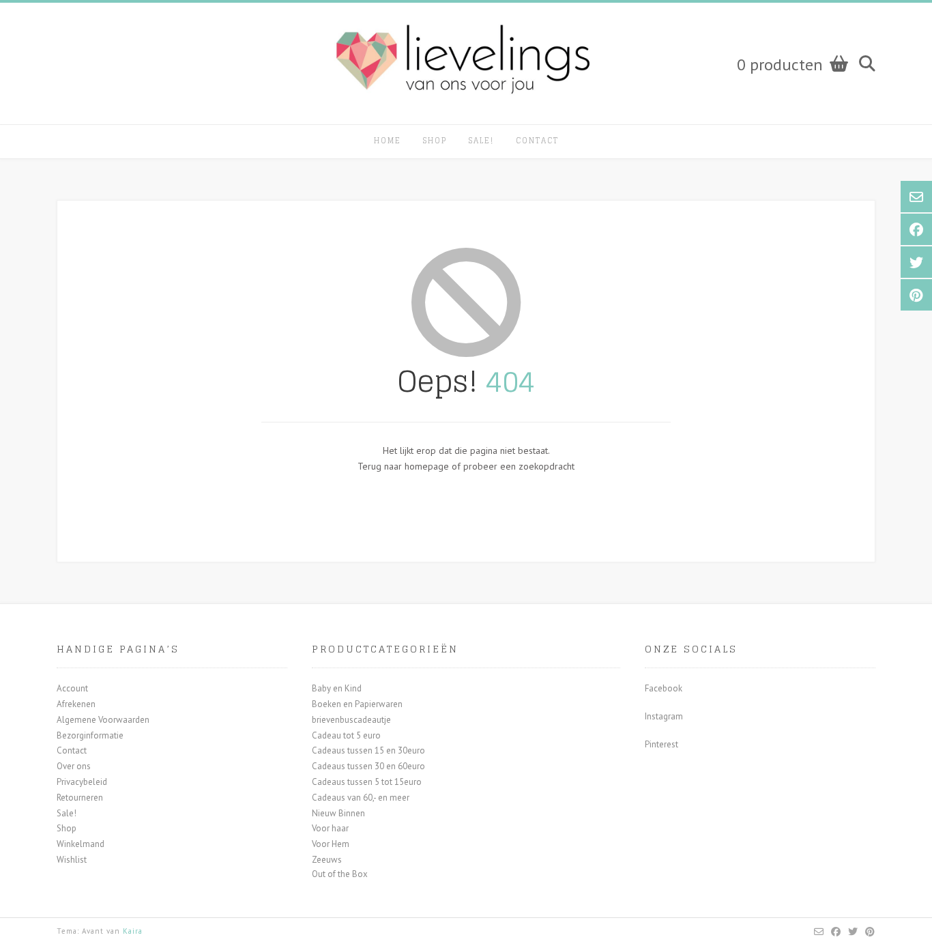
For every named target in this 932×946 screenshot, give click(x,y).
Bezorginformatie (90, 735)
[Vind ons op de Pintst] (870, 931)
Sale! (481, 140)
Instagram (664, 716)
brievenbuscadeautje (351, 720)
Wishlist (72, 859)
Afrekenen (76, 704)
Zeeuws (327, 859)
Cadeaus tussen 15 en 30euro (368, 750)
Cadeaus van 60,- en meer (360, 797)
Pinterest (661, 744)
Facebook (663, 688)
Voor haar (330, 828)
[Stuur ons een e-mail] (819, 931)
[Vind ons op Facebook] (836, 931)
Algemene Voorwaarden (103, 720)
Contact (537, 140)
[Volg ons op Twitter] (853, 931)
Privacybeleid (82, 782)
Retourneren (80, 797)
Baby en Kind (337, 688)
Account (72, 688)
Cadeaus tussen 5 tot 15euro (367, 782)
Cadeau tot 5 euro (346, 735)
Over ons (74, 766)
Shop (435, 140)
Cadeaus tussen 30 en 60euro (368, 766)
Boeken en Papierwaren (357, 704)
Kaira (133, 931)
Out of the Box (340, 874)
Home (387, 140)
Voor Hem (330, 844)
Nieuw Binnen (338, 813)
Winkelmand (80, 844)
